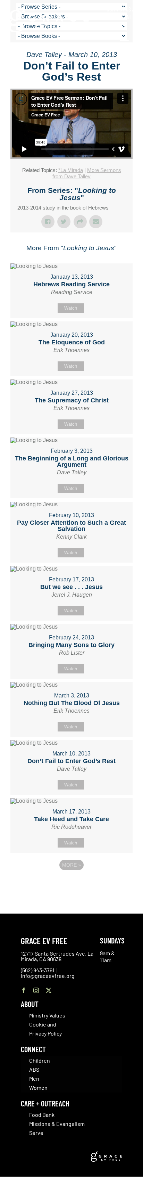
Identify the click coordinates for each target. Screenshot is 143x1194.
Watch (70, 308)
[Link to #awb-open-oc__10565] (124, 44)
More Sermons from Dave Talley (86, 173)
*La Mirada (70, 170)
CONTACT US (119, 9)
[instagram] (36, 990)
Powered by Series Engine (71, 884)
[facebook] (23, 990)
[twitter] (48, 990)
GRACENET (123, 16)
